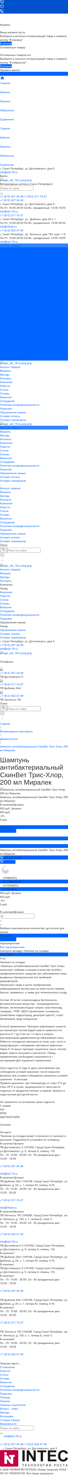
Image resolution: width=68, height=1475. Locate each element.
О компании (7, 1367)
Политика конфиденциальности (19, 283)
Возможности (8, 1424)
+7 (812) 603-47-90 (11, 696)
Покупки (5, 1401)
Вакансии (6, 275)
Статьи (4, 268)
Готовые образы (10, 1420)
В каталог (6, 43)
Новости (5, 264)
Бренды (5, 313)
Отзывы (4, 272)
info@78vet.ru (8, 1207)
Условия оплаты (10, 294)
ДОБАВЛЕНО (8, 831)
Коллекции (6, 1416)
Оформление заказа (13, 351)
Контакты (5, 317)
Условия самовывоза (13, 298)
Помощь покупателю (13, 1405)
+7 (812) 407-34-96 (11, 645)
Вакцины (5, 309)
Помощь (5, 1397)
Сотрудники (7, 279)
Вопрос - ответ (9, 1408)
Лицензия (6, 287)
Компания (6, 321)
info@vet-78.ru (9, 172)
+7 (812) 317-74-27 (11, 684)
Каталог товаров (10, 306)
